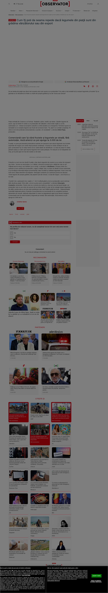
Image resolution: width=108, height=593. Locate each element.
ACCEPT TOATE (97, 575)
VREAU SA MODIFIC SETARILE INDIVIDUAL (96, 581)
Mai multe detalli (26, 575)
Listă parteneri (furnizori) (53, 580)
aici (11, 585)
